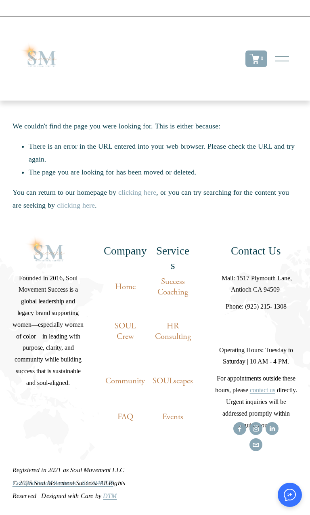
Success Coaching (172, 286)
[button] (290, 495)
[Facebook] (239, 428)
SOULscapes (173, 381)
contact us (262, 390)
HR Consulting (173, 331)
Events (172, 417)
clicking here (137, 192)
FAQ (125, 417)
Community (125, 381)
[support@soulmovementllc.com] (255, 444)
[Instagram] (255, 428)
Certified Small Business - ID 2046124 (63, 483)
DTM (110, 496)
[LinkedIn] (272, 428)
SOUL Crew (125, 331)
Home (125, 287)
